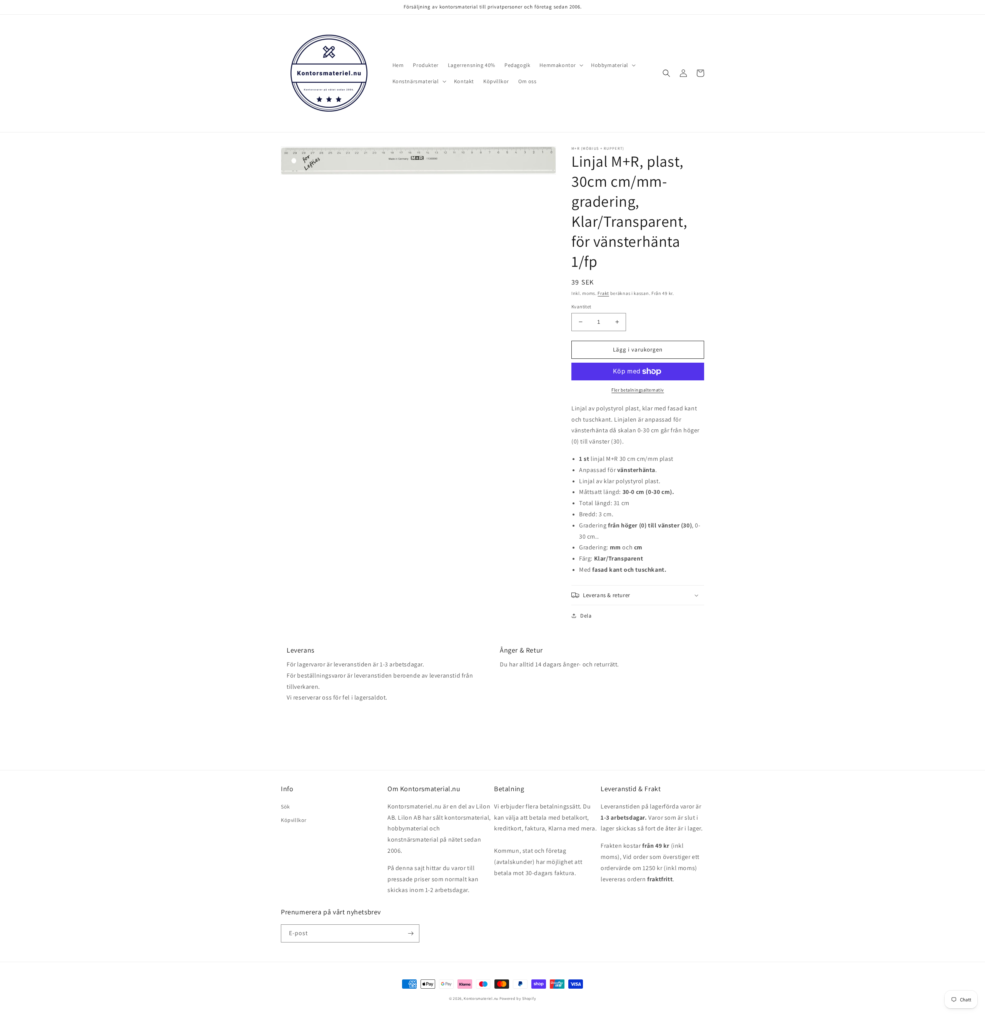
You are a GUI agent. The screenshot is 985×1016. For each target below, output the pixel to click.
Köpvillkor (294, 820)
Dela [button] (585, 615)
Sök (285, 806)
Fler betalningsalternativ (637, 390)
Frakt (603, 293)
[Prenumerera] (410, 933)
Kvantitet (581, 306)
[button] (560, 65)
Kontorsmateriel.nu (481, 998)
